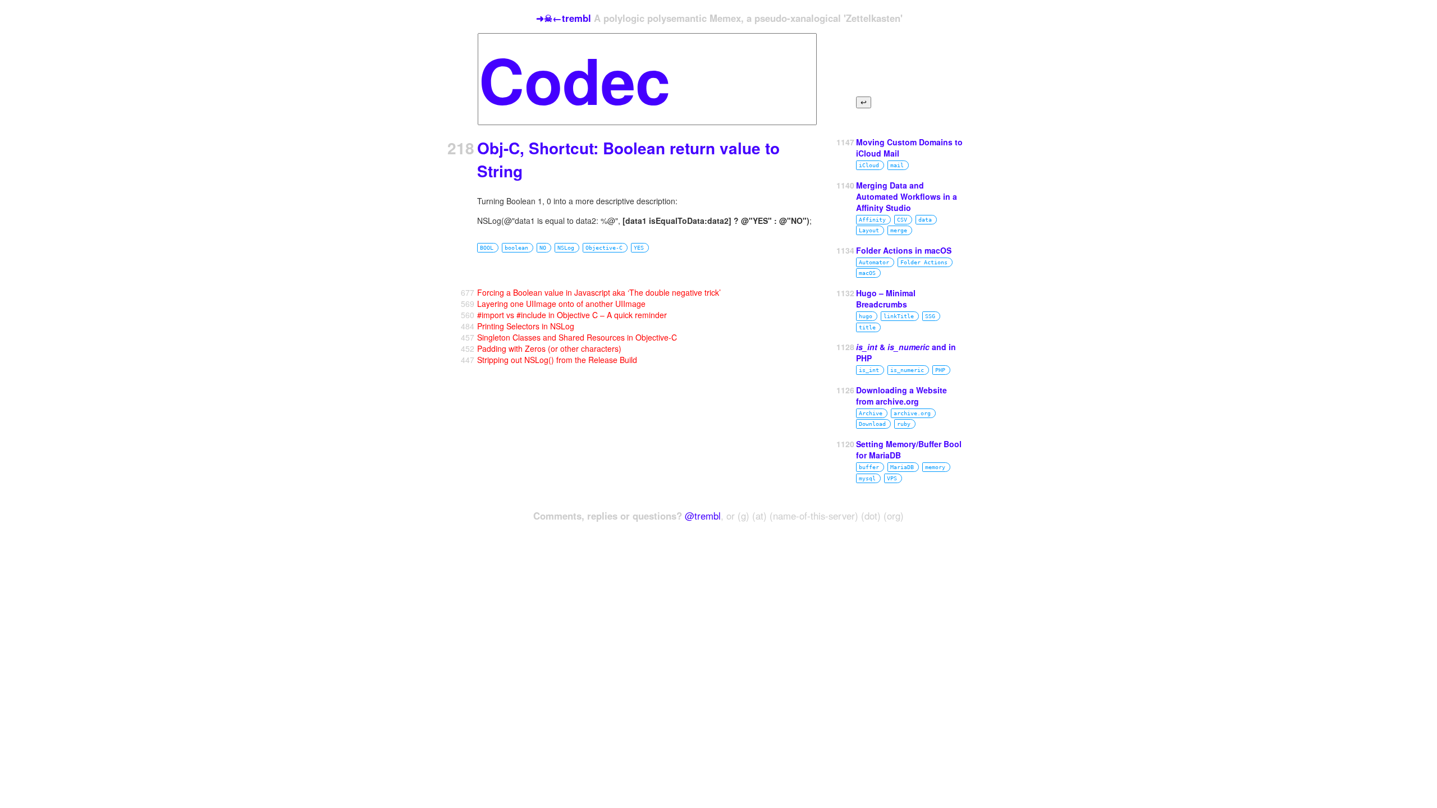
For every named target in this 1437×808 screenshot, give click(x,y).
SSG (930, 316)
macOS (867, 273)
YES (639, 248)
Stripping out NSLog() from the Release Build (557, 359)
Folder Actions (924, 262)
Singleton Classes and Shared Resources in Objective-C (577, 337)
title (867, 327)
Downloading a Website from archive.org (901, 395)
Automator (874, 262)
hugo (865, 316)
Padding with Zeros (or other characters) (549, 348)
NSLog (565, 248)
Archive (870, 413)
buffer (869, 467)
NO (542, 248)
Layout (869, 230)
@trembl (703, 515)
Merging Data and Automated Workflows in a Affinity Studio (906, 196)
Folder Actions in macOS (903, 250)
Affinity (872, 220)
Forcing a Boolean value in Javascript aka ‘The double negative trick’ (599, 292)
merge (898, 230)
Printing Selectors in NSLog (525, 326)
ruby (903, 424)
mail (897, 165)
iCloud (869, 165)
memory (935, 467)
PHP (940, 370)
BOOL (486, 248)
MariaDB (902, 467)
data (925, 220)
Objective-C (604, 248)
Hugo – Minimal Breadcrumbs (886, 298)
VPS (892, 478)
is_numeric (907, 370)
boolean (516, 248)
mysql (867, 478)
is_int (869, 370)
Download (872, 424)
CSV (902, 220)
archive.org (912, 413)
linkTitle (899, 316)
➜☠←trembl (563, 18)
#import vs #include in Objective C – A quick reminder (572, 314)
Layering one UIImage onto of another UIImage (561, 303)
